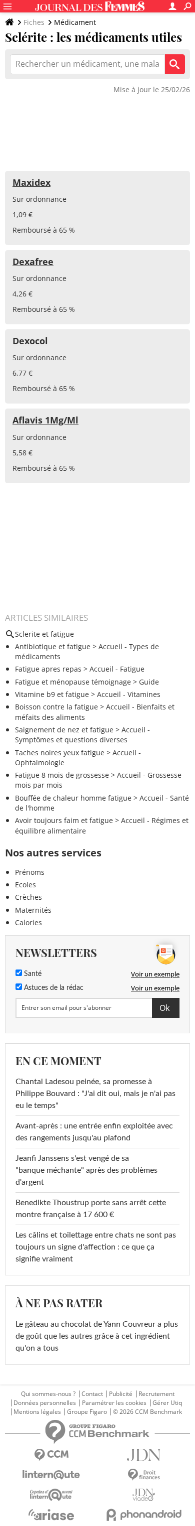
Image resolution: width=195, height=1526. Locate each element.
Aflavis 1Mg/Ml (45, 420)
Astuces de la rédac (53, 987)
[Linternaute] (51, 1475)
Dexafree (33, 262)
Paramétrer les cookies (114, 1402)
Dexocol (30, 341)
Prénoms (29, 872)
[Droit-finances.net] (144, 1475)
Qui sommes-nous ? (48, 1393)
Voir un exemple (155, 974)
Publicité (120, 1393)
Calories (28, 922)
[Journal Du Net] (144, 1455)
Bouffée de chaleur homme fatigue (73, 798)
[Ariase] (51, 1514)
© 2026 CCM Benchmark (147, 1411)
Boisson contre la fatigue (56, 706)
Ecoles (25, 884)
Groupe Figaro (87, 1411)
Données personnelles (45, 1402)
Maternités (33, 910)
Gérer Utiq (167, 1402)
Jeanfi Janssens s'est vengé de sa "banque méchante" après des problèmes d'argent (87, 1170)
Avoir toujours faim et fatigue (64, 820)
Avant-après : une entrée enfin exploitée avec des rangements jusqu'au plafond (94, 1132)
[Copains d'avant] (51, 1495)
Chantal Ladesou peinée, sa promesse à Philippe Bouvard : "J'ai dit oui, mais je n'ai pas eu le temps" (96, 1094)
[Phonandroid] (144, 1515)
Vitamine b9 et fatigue (52, 694)
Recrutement (156, 1393)
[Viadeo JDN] (144, 1495)
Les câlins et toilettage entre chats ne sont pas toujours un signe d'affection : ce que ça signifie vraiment (96, 1247)
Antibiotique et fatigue (52, 646)
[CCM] (51, 1455)
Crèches (28, 897)
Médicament (75, 22)
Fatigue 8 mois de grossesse (62, 775)
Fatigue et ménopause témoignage (73, 682)
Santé (32, 974)
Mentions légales (37, 1411)
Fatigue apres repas (48, 669)
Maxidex (31, 182)
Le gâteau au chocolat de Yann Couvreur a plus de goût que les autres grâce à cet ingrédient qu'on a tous (97, 1336)
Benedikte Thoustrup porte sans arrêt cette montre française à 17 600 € (91, 1209)
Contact (92, 1393)
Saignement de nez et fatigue (64, 729)
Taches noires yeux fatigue (59, 752)
